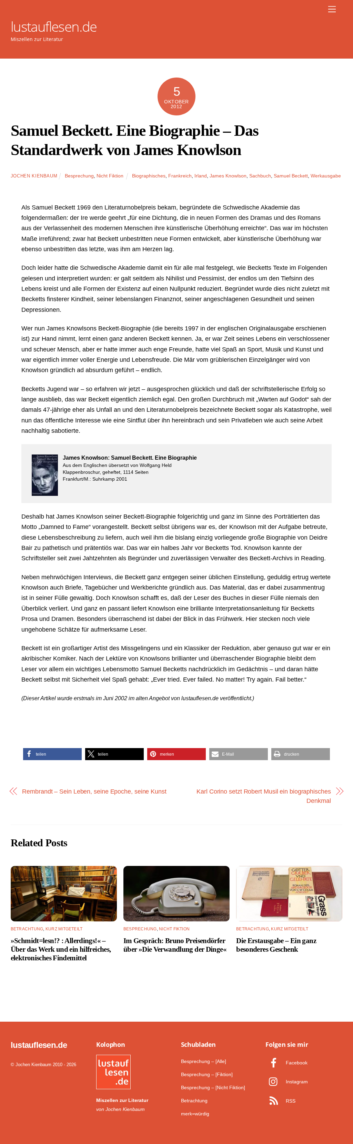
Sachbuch (260, 175)
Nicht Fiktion (110, 175)
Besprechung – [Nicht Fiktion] (213, 1087)
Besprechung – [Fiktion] (207, 1074)
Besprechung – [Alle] (203, 1061)
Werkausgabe (326, 175)
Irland (200, 175)
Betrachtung (27, 929)
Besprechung (79, 175)
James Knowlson (228, 175)
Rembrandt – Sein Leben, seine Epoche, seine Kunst (94, 791)
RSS (289, 1101)
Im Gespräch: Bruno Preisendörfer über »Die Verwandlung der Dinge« (174, 945)
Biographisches (148, 175)
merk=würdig (195, 1113)
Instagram (296, 1081)
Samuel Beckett (291, 175)
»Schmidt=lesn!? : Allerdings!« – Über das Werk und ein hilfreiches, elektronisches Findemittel (61, 949)
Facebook (295, 1062)
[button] (52, 754)
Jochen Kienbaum (34, 175)
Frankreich (180, 175)
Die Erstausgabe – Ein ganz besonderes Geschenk (276, 945)
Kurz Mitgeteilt (64, 929)
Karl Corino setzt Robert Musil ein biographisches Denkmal (263, 796)
